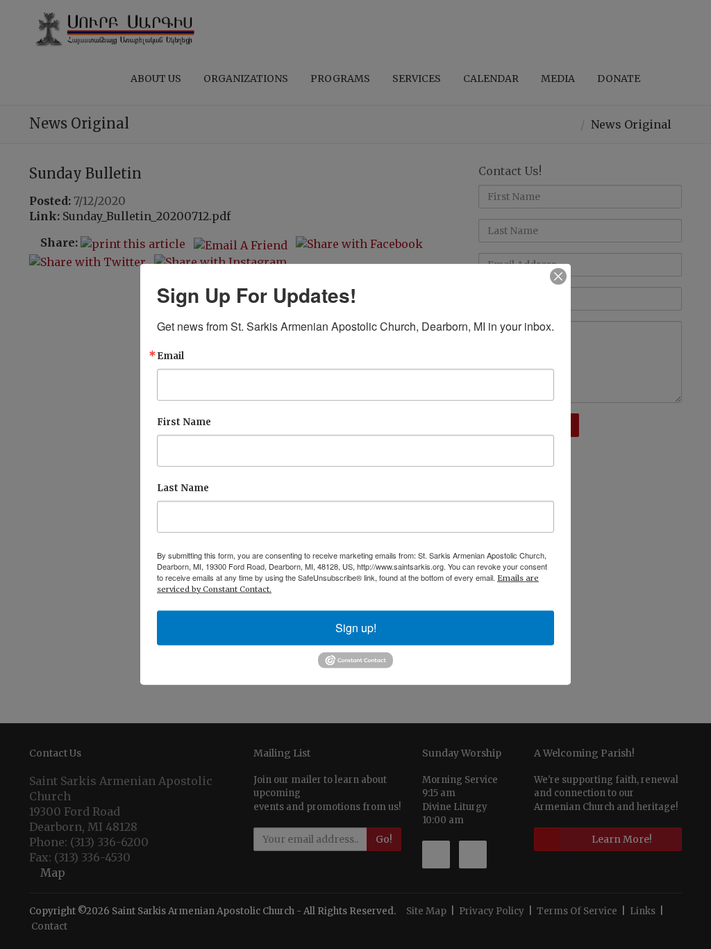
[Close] (558, 276)
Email (170, 356)
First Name (184, 422)
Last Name (183, 488)
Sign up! (355, 628)
